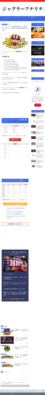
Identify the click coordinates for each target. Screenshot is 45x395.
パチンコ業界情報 (31, 17)
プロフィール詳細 (38, 105)
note (24, 17)
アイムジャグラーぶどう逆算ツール (15, 211)
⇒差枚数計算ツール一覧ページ (15, 223)
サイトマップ (5, 19)
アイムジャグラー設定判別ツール (15, 213)
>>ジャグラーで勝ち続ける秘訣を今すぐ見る (13, 298)
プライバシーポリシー (6, 393)
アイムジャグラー (4, 24)
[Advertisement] (15, 106)
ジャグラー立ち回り (6, 17)
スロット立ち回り (16, 17)
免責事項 (12, 393)
